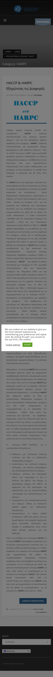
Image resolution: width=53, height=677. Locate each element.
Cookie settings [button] (13, 345)
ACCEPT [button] (27, 344)
